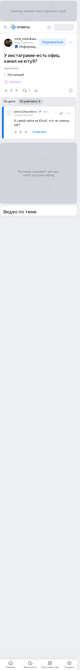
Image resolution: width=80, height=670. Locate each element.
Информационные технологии (28, 47)
